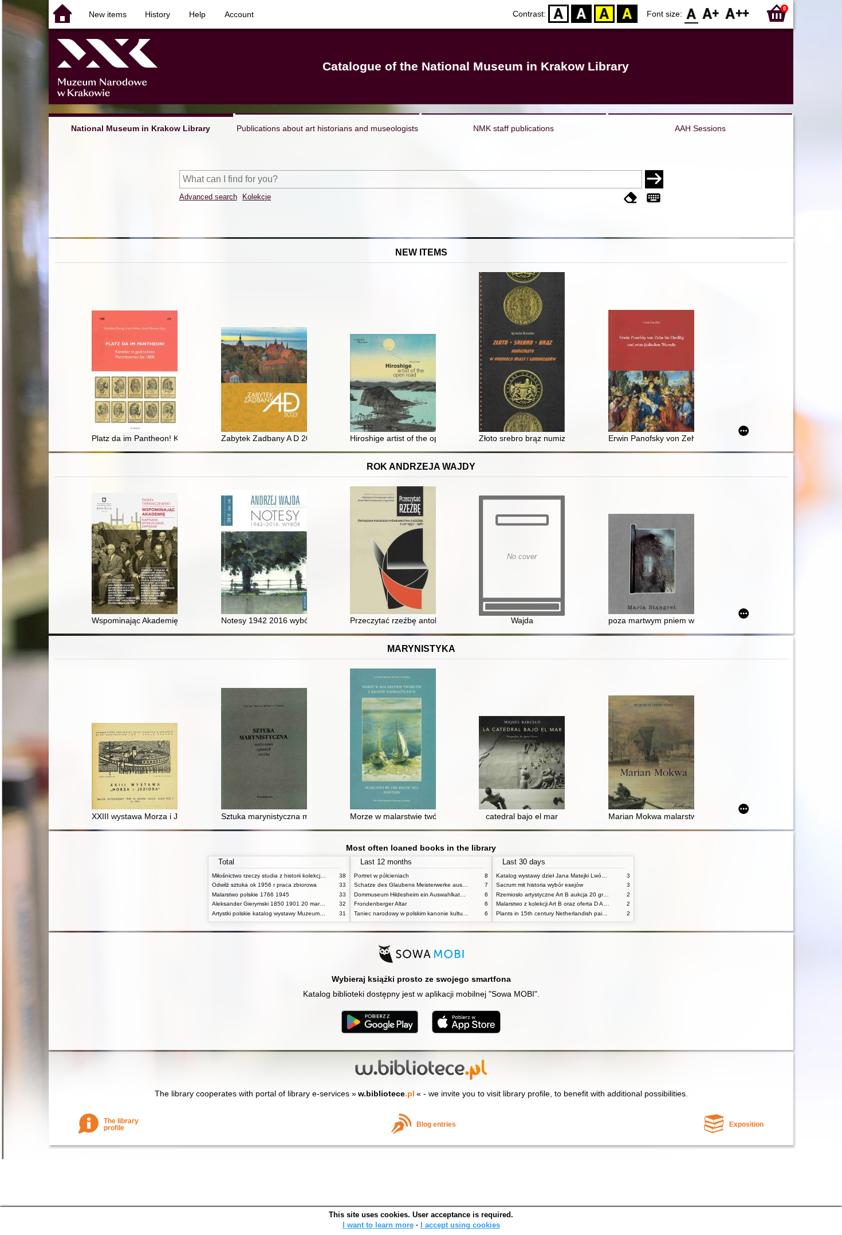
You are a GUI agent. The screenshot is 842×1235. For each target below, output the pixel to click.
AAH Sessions (700, 128)
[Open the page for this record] (137, 372)
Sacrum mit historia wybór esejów (539, 885)
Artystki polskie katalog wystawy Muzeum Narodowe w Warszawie (298, 913)
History (157, 14)
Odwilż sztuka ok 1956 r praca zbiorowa (264, 885)
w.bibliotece (386, 1093)
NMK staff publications (513, 128)
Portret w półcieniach (381, 875)
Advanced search (208, 196)
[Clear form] (630, 198)
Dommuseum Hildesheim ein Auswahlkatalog (412, 894)
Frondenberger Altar (380, 903)
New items (108, 14)
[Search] (654, 179)
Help (197, 14)
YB (604, 13)
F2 (737, 13)
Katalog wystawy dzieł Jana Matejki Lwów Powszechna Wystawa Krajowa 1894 (600, 875)
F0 (691, 13)
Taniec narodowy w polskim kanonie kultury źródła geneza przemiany (445, 913)
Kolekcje (256, 196)
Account (239, 14)
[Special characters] (653, 198)
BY (627, 13)
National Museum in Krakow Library (140, 128)
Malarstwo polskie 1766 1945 (250, 894)
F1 (711, 13)
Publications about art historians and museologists (327, 128)
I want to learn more (378, 1225)
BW (581, 13)
